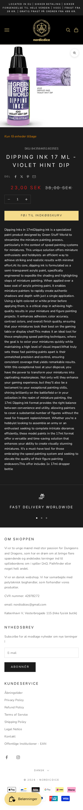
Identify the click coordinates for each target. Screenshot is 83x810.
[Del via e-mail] (34, 176)
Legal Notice (13, 729)
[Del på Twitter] (21, 176)
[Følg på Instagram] (18, 757)
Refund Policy (14, 707)
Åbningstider (13, 693)
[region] (41, 502)
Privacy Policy (14, 700)
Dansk (39, 770)
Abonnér (20, 667)
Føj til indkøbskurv (41, 215)
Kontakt (9, 736)
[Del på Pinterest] (28, 176)
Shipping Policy (15, 722)
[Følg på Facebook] (6, 757)
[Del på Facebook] (15, 176)
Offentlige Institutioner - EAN (25, 744)
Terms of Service (16, 715)
